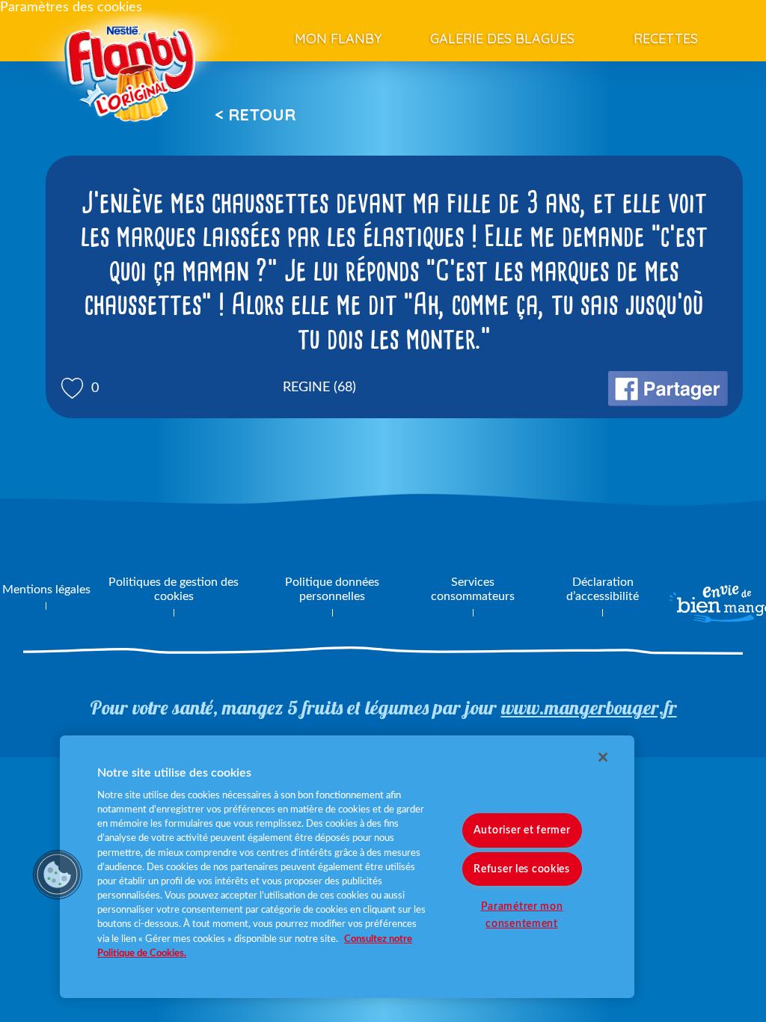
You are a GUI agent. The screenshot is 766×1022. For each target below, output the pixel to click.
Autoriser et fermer (522, 830)
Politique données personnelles (332, 589)
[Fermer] (602, 757)
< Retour (255, 114)
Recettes (666, 38)
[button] (58, 875)
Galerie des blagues (502, 38)
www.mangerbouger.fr (589, 707)
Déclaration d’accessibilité (602, 589)
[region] (347, 866)
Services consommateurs (473, 589)
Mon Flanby (338, 38)
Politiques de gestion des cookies (173, 589)
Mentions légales (46, 590)
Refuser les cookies (522, 868)
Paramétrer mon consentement (522, 914)
